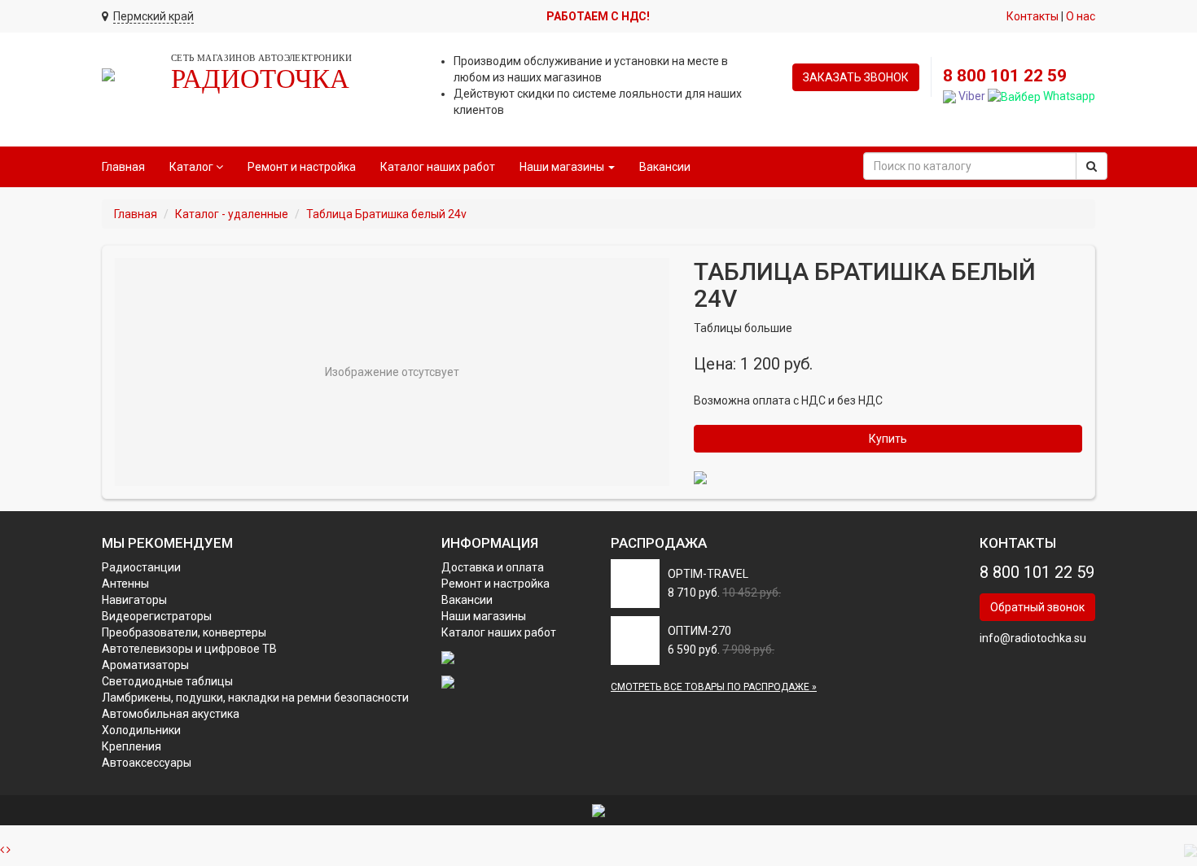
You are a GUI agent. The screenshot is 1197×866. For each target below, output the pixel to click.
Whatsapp (1068, 96)
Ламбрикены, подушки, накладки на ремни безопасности (255, 697)
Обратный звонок (1037, 607)
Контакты (1032, 16)
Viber (970, 96)
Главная (123, 166)
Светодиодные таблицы (167, 681)
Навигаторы (134, 599)
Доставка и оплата (492, 567)
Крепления (131, 746)
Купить (888, 438)
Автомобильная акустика (170, 713)
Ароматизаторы (145, 664)
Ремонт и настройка (302, 166)
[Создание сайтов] (598, 810)
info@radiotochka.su (1033, 638)
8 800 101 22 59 (1005, 75)
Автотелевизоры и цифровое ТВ (189, 648)
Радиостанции (141, 567)
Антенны (125, 583)
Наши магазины (483, 616)
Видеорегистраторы (157, 616)
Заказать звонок (856, 77)
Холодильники (141, 730)
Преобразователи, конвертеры (184, 632)
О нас (1080, 16)
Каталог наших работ (437, 166)
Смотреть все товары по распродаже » (714, 687)
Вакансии (665, 166)
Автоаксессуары (146, 762)
